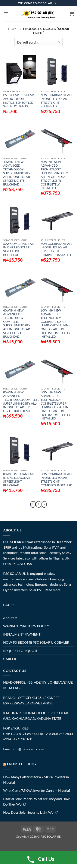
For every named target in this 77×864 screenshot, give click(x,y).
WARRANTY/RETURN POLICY (26, 626)
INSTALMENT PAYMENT (21, 634)
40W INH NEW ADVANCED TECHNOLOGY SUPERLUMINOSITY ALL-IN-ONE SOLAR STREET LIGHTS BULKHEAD (16, 173)
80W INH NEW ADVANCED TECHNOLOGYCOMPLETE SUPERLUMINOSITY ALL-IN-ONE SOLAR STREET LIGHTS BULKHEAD (21, 402)
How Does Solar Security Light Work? (30, 812)
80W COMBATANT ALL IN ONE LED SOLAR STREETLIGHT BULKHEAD (19, 479)
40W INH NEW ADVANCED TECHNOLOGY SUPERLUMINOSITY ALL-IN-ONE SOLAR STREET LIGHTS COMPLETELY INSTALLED (54, 175)
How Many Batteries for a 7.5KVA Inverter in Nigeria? (36, 779)
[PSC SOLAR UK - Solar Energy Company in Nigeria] (38, 14)
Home (13, 29)
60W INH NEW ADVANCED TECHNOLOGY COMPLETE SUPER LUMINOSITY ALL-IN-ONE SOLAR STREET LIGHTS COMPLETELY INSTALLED (55, 324)
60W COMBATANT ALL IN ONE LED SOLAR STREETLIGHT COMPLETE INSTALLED (57, 249)
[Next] (44, 504)
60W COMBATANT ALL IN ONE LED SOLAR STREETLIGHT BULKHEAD (19, 249)
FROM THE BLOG (21, 764)
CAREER (9, 659)
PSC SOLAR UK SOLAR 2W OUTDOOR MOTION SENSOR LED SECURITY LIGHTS (18, 100)
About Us (10, 618)
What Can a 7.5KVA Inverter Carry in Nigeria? (36, 790)
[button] (5, 13)
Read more (53, 590)
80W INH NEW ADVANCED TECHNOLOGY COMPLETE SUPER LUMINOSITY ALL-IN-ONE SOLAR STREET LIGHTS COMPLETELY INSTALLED (55, 405)
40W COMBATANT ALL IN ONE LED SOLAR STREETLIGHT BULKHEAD (56, 100)
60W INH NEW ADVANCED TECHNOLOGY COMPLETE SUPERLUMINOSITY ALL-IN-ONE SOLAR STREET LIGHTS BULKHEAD (16, 324)
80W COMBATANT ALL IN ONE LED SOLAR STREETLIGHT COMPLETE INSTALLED (57, 479)
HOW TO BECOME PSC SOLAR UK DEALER (36, 642)
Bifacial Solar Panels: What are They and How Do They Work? (36, 801)
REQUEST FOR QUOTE (20, 651)
